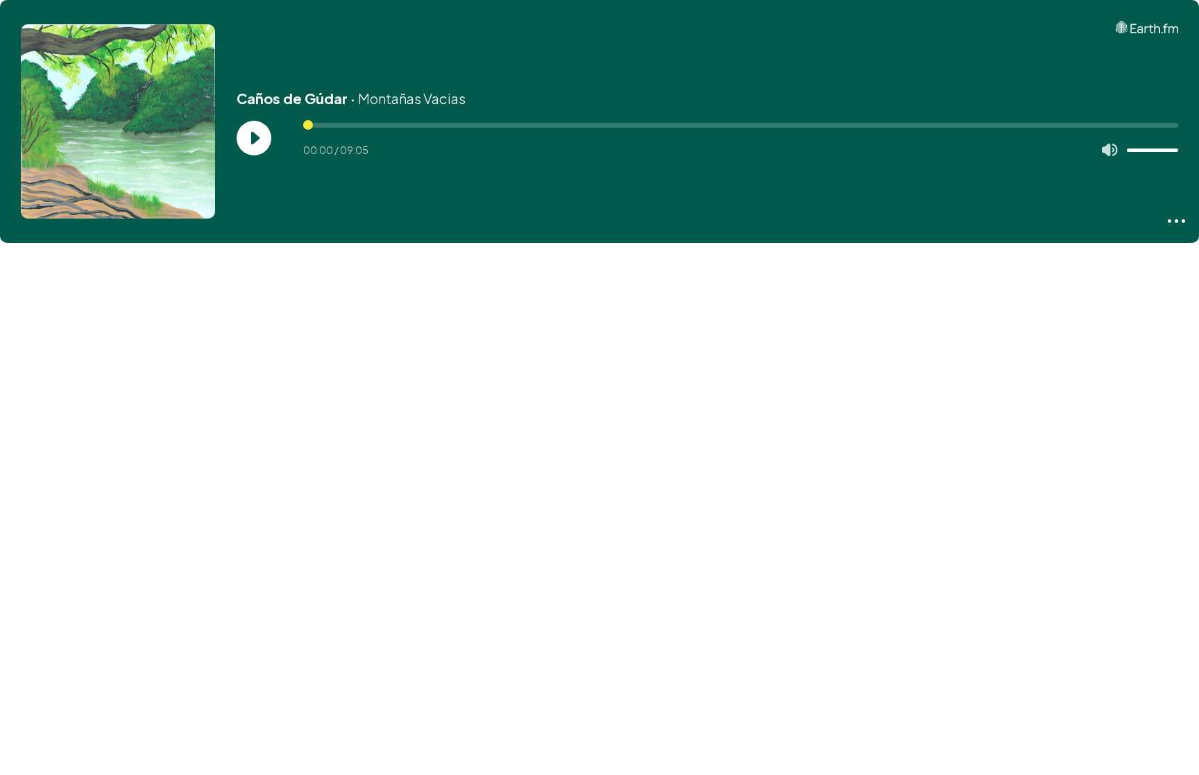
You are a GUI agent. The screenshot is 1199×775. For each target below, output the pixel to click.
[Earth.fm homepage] (1147, 27)
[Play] (254, 138)
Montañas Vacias (412, 98)
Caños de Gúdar (292, 98)
